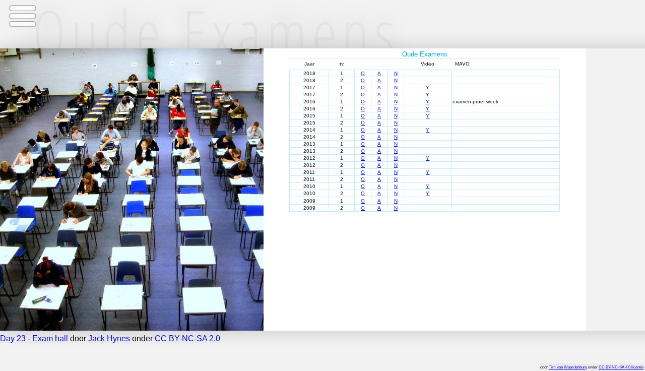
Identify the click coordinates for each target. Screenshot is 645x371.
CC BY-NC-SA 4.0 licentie (621, 367)
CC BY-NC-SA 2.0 (187, 338)
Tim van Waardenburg (568, 367)
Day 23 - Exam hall (34, 338)
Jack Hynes (109, 338)
